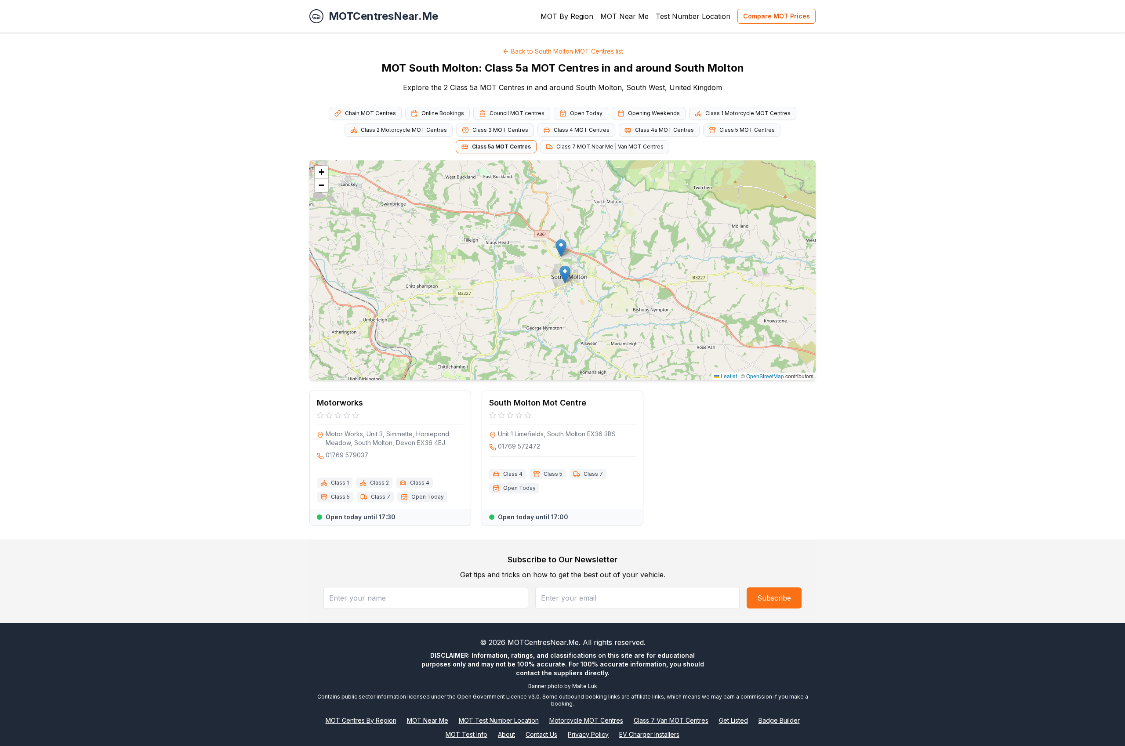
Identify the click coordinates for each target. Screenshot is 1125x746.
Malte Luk (584, 686)
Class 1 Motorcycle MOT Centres (748, 113)
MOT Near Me (624, 16)
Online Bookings (442, 113)
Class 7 (380, 496)
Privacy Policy (588, 734)
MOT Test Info (466, 734)
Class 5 (340, 496)
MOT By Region (567, 16)
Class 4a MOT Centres (664, 130)
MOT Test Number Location (499, 720)
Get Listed (733, 720)
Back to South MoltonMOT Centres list (567, 51)
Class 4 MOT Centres (582, 130)
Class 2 (379, 482)
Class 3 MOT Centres (500, 130)
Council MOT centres (517, 113)
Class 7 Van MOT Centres (671, 720)
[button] (564, 274)
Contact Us (541, 734)
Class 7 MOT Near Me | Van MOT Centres (610, 146)
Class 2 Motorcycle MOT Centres (404, 130)
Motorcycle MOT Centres (586, 720)
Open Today (586, 113)
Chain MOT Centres (370, 113)
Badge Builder (779, 720)
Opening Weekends (654, 113)
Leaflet (728, 376)
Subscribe (774, 598)
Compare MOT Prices (776, 16)
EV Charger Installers (649, 734)
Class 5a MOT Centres (501, 146)
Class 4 (419, 482)
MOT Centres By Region (361, 720)
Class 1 (340, 482)
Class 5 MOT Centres (747, 130)
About (506, 734)
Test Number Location (693, 16)
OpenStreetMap (765, 376)
